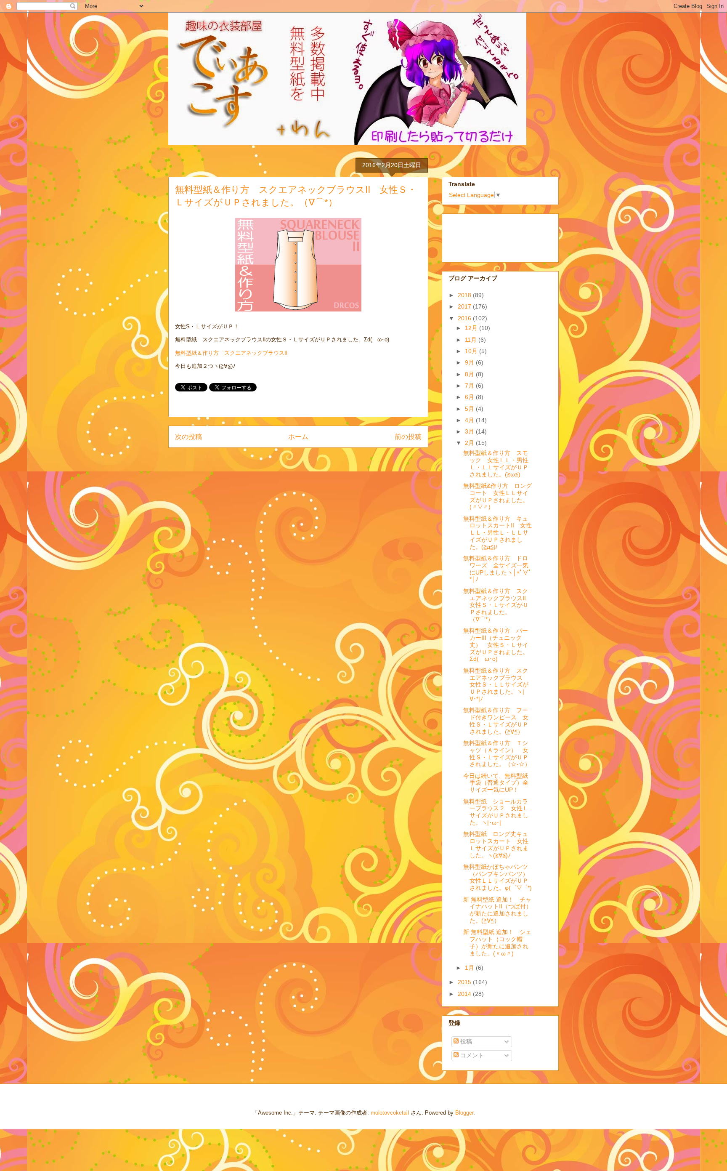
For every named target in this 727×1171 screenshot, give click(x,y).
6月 (470, 397)
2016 (465, 318)
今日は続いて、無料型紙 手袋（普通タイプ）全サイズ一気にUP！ (498, 782)
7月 (470, 385)
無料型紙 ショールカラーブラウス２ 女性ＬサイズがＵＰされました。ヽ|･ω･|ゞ (495, 812)
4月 (470, 420)
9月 (470, 362)
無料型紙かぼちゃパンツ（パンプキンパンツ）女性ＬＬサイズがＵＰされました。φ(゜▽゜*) (497, 877)
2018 (465, 295)
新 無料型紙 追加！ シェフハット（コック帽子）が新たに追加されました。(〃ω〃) (497, 942)
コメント (471, 1055)
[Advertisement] (490, 236)
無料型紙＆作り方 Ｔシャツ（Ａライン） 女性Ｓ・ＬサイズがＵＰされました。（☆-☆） (497, 753)
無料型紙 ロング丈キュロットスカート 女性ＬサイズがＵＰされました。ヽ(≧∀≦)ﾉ (495, 844)
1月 (470, 967)
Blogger (464, 1113)
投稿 (465, 1041)
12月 (472, 328)
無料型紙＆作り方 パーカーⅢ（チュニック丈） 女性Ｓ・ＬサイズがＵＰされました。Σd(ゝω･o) (495, 644)
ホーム (298, 436)
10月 (472, 351)
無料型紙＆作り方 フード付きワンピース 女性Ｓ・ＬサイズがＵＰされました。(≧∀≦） (495, 721)
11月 (471, 339)
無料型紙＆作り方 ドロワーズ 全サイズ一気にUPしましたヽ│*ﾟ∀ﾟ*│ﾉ (497, 569)
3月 (470, 431)
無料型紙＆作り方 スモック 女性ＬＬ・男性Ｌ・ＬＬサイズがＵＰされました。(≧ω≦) (495, 463)
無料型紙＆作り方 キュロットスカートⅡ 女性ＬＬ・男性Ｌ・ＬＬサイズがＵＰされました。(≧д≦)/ (497, 532)
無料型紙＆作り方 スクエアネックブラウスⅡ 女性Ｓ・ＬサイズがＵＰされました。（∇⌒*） (497, 605)
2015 (465, 982)
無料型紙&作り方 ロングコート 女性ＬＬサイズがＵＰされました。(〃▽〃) (497, 496)
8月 (470, 374)
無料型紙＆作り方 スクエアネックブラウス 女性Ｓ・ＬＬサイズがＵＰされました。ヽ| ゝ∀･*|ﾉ (497, 684)
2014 (465, 993)
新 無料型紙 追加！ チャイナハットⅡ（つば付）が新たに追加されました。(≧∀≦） (497, 910)
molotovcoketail (390, 1113)
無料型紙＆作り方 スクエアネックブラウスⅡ (231, 353)
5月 (470, 408)
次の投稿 (188, 436)
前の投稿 (408, 436)
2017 (465, 306)
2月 (470, 442)
